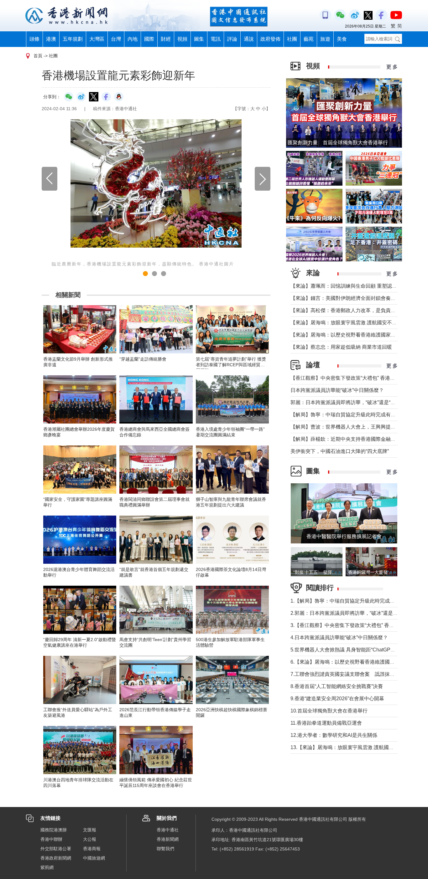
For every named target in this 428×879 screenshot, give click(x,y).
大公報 (89, 839)
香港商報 (92, 848)
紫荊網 (47, 867)
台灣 (116, 39)
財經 (166, 39)
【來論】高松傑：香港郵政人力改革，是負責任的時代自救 (355, 310)
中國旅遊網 (94, 858)
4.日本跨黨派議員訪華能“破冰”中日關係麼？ (339, 637)
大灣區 (96, 39)
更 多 (392, 66)
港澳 (51, 39)
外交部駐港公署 (55, 848)
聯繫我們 (165, 848)
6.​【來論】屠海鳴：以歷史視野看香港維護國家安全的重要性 (357, 662)
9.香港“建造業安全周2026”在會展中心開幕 (337, 698)
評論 (232, 39)
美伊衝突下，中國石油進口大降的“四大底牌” (339, 451)
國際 (149, 39)
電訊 (216, 39)
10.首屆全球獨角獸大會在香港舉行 (329, 710)
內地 (133, 39)
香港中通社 (168, 829)
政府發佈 (270, 39)
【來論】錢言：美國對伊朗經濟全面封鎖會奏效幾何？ (350, 298)
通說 (249, 39)
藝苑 (309, 39)
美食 (342, 39)
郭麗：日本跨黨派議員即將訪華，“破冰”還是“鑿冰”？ (348, 402)
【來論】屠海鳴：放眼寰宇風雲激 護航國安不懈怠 (346, 322)
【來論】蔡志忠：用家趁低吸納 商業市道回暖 (341, 347)
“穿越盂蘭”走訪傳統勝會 (142, 359)
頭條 (34, 39)
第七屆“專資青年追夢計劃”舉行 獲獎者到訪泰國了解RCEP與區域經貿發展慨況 (231, 365)
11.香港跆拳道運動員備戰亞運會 (326, 723)
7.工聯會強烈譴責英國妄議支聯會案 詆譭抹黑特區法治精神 (357, 674)
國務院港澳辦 (53, 829)
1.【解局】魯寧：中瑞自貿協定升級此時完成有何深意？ (352, 601)
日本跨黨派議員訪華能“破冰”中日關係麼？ (337, 390)
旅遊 (325, 39)
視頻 (182, 39)
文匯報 (89, 829)
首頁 (38, 55)
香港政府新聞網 (55, 858)
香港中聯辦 (51, 839)
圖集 (199, 39)
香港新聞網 (168, 839)
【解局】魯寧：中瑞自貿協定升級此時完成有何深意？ (350, 414)
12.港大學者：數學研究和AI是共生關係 (333, 735)
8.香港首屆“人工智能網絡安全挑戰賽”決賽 (336, 686)
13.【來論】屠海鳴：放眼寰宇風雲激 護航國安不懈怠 (349, 747)
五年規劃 (73, 39)
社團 (292, 39)
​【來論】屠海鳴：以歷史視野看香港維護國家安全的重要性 (355, 334)
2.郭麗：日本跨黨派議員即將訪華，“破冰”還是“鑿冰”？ (350, 613)
